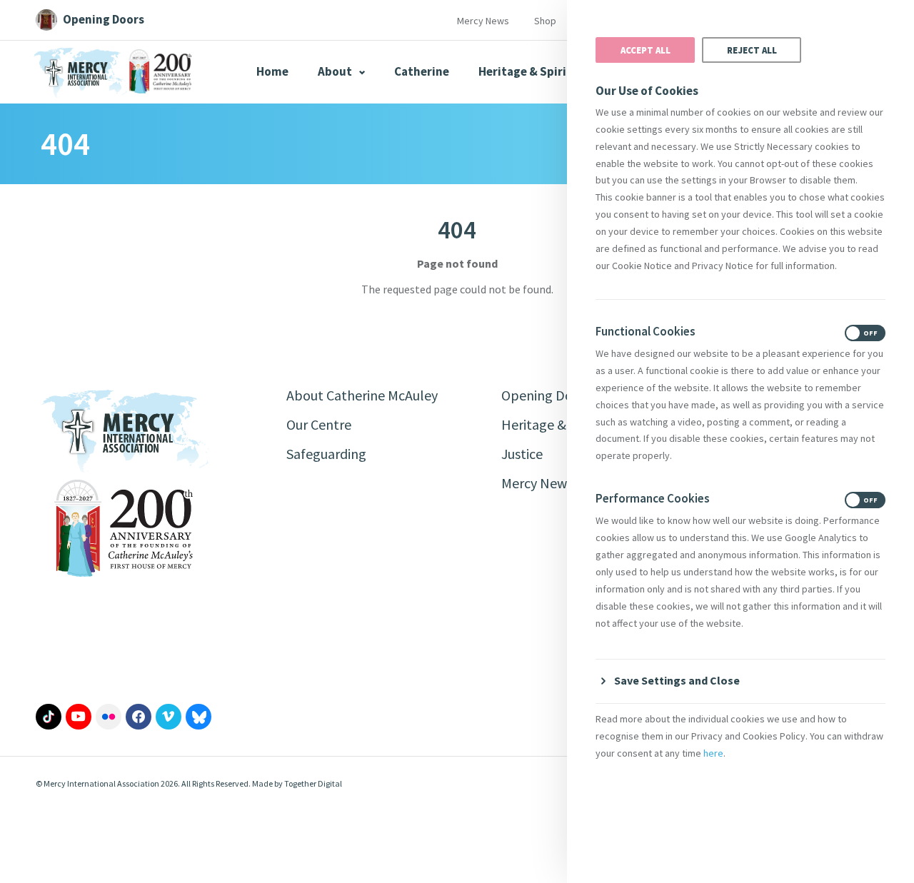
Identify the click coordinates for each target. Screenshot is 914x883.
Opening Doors (546, 395)
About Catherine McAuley (362, 395)
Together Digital (313, 783)
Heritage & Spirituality (541, 71)
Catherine (421, 71)
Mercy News (483, 20)
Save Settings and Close (677, 680)
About (336, 71)
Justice (522, 454)
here (713, 753)
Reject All (752, 50)
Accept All (646, 50)
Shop (545, 20)
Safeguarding (326, 454)
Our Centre (318, 424)
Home (272, 71)
